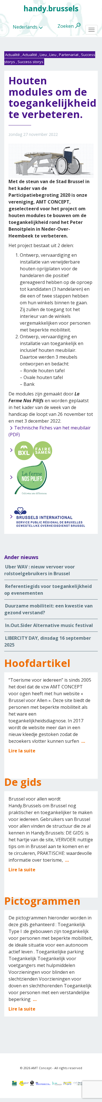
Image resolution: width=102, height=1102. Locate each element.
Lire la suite (21, 751)
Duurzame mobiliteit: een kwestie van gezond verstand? (48, 609)
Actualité (12, 54)
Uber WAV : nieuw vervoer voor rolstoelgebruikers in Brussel (39, 570)
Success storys (30, 61)
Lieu (43, 54)
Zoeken (66, 26)
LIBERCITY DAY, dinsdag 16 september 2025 (47, 641)
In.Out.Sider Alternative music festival (49, 625)
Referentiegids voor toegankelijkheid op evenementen (48, 589)
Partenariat (68, 54)
